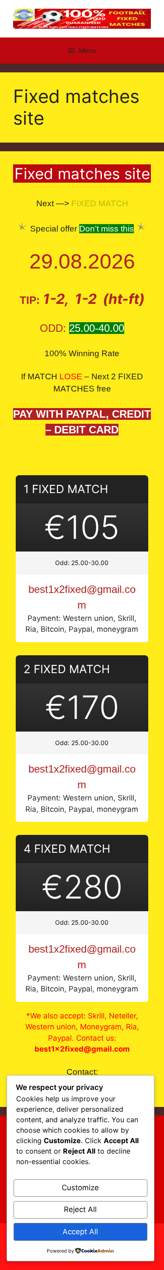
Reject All (80, 1209)
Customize (80, 1187)
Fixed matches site (82, 173)
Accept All (80, 1231)
